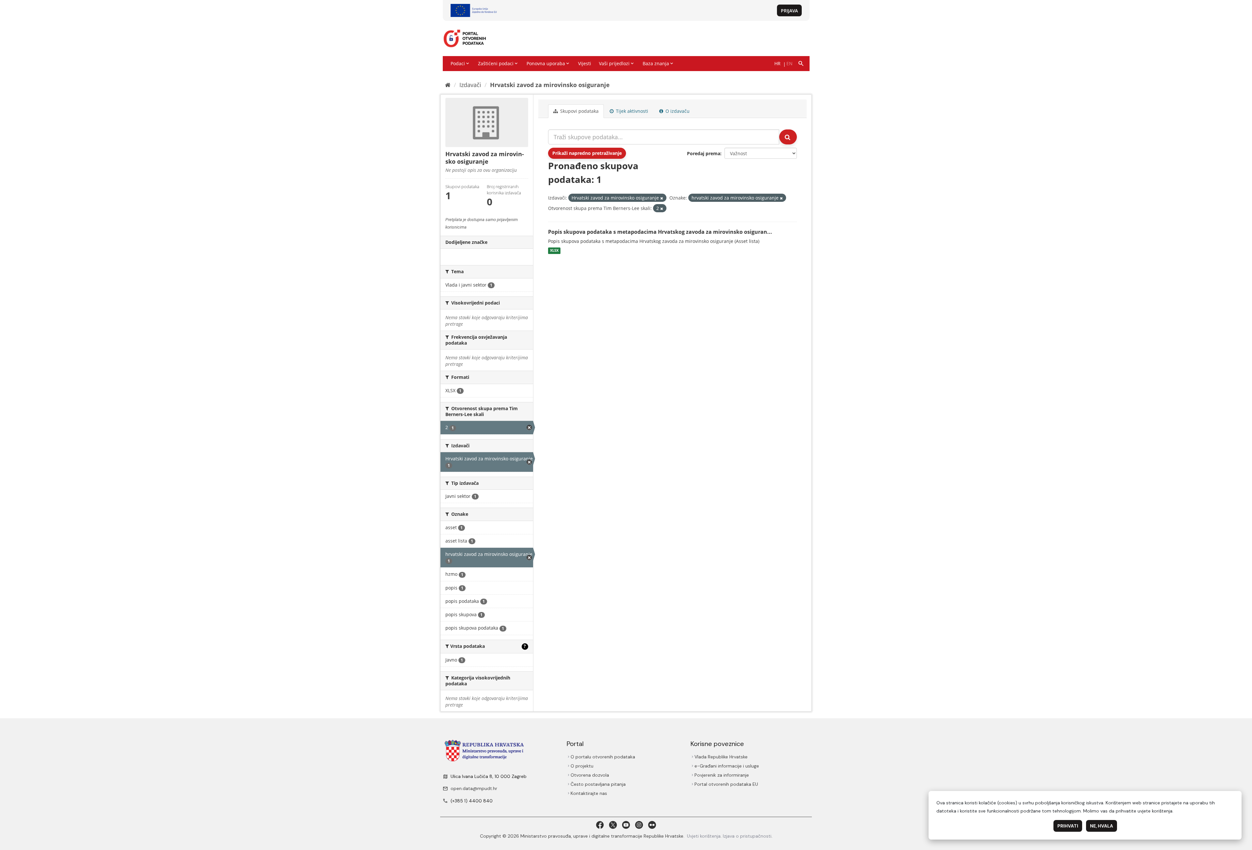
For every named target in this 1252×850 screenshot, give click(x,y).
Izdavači (470, 85)
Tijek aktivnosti (631, 111)
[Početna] (448, 85)
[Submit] (788, 136)
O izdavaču (677, 111)
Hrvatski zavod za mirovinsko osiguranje (550, 85)
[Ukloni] (661, 198)
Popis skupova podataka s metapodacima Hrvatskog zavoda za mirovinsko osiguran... (660, 231)
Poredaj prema (703, 153)
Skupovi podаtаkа (579, 111)
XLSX (554, 250)
